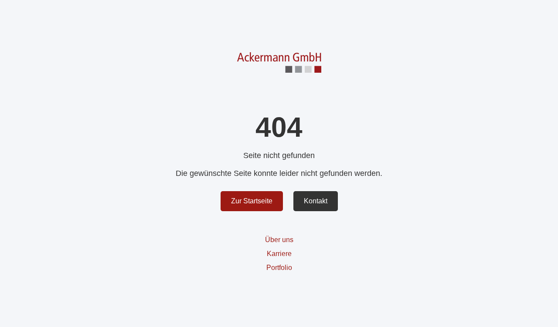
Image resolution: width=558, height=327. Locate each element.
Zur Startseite (251, 201)
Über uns (279, 239)
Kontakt (315, 201)
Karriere (279, 253)
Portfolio (279, 267)
